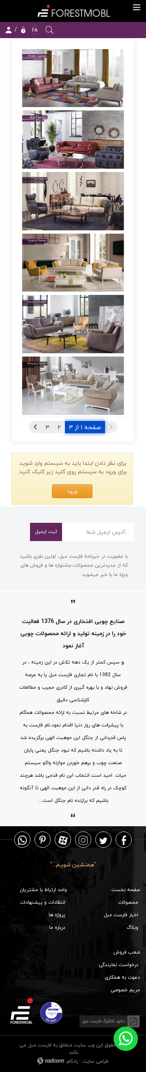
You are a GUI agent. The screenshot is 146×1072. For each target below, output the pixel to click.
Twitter (103, 840)
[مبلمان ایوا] (73, 201)
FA (34, 30)
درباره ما (57, 927)
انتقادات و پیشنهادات (42, 902)
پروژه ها (57, 915)
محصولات (128, 902)
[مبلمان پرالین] (73, 78)
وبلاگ (132, 927)
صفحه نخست (126, 889)
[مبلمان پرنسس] (73, 386)
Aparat (63, 840)
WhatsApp (22, 840)
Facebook (124, 840)
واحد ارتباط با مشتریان (43, 889)
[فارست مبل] (73, 10)
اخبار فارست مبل (121, 915)
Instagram (83, 840)
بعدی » (35, 427)
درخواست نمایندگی (118, 964)
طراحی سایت (95, 1061)
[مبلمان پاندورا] (73, 324)
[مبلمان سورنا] (73, 263)
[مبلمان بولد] (73, 139)
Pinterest (42, 840)
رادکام (72, 1061)
